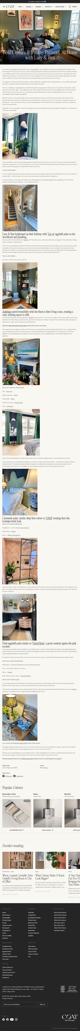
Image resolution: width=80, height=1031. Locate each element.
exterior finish (6, 954)
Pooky (12, 399)
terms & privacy (7, 970)
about (4, 912)
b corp (4, 923)
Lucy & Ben (34, 69)
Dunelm (13, 531)
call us (4, 933)
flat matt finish (6, 946)
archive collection (33, 933)
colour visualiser (33, 954)
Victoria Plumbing (25, 676)
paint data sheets (7, 975)
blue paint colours (59, 925)
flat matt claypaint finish (9, 956)
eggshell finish (6, 951)
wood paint (31, 925)
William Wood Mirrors (13, 535)
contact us (5, 977)
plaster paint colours (60, 912)
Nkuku (16, 395)
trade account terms (8, 972)
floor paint (5, 959)
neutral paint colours (60, 915)
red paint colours (59, 930)
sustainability (6, 917)
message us (6, 928)
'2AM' (49, 518)
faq (29, 956)
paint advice (32, 946)
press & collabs (7, 935)
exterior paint (32, 928)
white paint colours (60, 920)
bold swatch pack (27, 758)
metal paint (31, 930)
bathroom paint (32, 923)
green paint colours (60, 917)
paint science (6, 915)
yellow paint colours (60, 928)
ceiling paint (32, 915)
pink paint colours (59, 923)
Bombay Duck (18, 402)
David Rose (38, 643)
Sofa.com (9, 391)
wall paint (31, 912)
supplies (30, 935)
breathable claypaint (34, 917)
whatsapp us (6, 930)
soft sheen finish (7, 949)
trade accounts (7, 925)
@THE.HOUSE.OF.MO (21, 743)
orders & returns (7, 967)
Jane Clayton (25, 528)
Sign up (42, 1004)
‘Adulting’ (31, 317)
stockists (5, 938)
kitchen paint (32, 920)
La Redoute (9, 406)
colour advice (32, 951)
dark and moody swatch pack (17, 325)
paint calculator (32, 949)
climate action (6, 920)
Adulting (26, 240)
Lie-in (51, 234)
